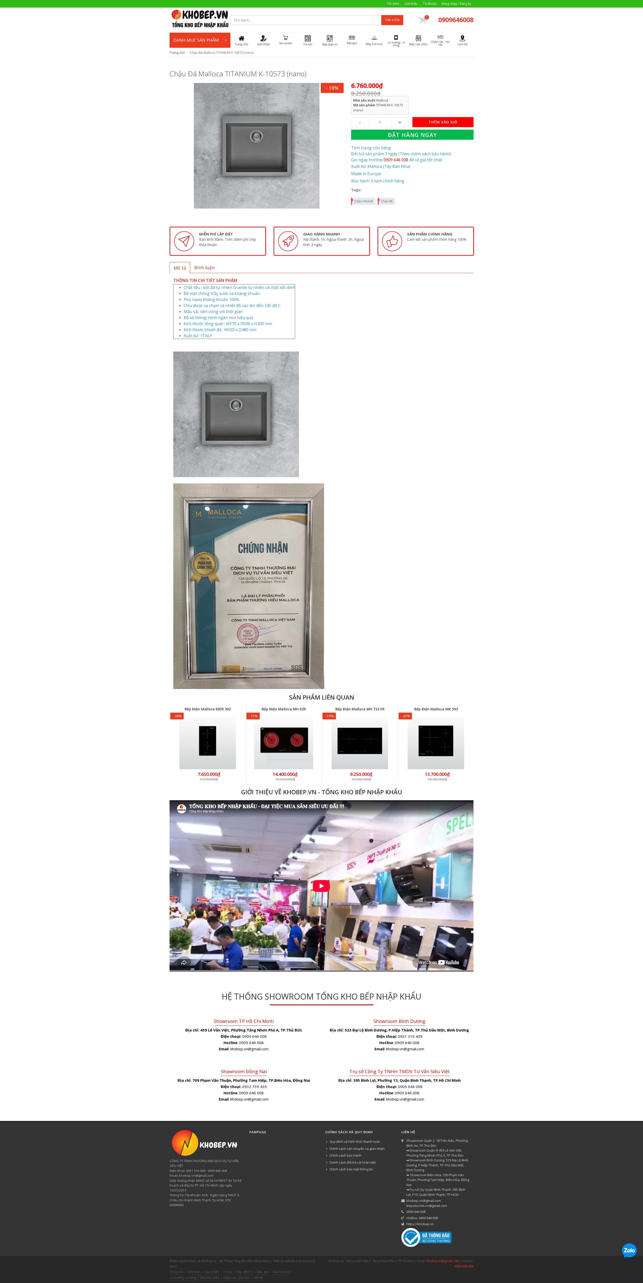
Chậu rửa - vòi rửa (236, 1277)
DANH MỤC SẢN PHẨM (196, 40)
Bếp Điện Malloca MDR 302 (208, 709)
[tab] (180, 267)
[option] (218, 241)
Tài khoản (430, 4)
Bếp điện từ (245, 1272)
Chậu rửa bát (363, 201)
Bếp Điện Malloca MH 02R (284, 709)
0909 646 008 (415, 1211)
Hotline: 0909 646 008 (422, 1218)
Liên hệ (258, 1277)
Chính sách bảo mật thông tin (351, 1169)
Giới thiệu (411, 4)
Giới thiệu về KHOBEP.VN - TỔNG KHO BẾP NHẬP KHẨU (321, 792)
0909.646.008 (463, 1266)
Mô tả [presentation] (180, 268)
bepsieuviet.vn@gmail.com (426, 1205)
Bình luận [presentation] (204, 268)
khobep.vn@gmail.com (423, 1200)
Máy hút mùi (281, 1272)
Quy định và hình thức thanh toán (354, 1141)
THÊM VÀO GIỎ (442, 122)
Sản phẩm (212, 1272)
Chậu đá (387, 201)
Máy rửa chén (209, 1277)
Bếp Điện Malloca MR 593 (436, 709)
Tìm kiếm (393, 4)
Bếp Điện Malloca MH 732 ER (360, 709)
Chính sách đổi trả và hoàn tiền (352, 1162)
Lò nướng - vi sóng (183, 1277)
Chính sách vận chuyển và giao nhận (357, 1148)
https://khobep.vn (420, 1224)
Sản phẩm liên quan (321, 697)
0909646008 (455, 19)
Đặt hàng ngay (412, 134)
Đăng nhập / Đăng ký (456, 4)
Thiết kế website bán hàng (291, 1261)
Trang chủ (177, 52)
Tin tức (228, 1272)
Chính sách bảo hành (345, 1155)
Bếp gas (263, 1272)
